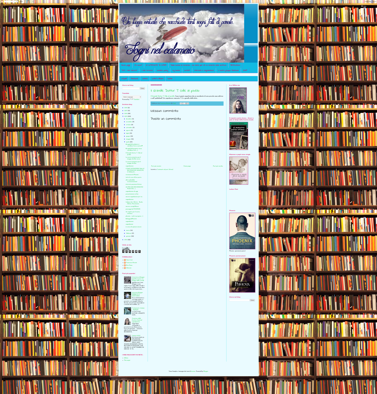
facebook (134, 78)
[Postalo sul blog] (182, 103)
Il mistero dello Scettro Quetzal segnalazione (137, 320)
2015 (126, 116)
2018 (126, 107)
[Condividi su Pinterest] (188, 103)
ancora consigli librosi (132, 206)
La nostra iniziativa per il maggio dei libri (133, 162)
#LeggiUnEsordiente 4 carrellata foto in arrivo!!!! (134, 145)
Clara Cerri (129, 260)
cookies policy (162, 70)
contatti (187, 70)
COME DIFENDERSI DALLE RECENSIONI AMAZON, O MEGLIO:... (135, 170)
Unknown (128, 268)
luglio (128, 133)
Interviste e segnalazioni (204, 70)
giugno (128, 136)
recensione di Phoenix (132, 174)
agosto (128, 130)
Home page (125, 65)
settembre (129, 127)
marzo (128, 230)
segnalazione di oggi (132, 191)
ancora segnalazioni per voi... (134, 196)
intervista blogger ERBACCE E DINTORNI (137, 294)
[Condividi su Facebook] (186, 103)
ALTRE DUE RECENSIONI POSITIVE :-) (134, 187)
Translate (136, 99)
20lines (145, 78)
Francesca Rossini (131, 262)
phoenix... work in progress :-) (134, 216)
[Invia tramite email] (181, 103)
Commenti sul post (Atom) (165, 169)
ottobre (128, 125)
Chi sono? (138, 65)
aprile (128, 142)
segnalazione (129, 166)
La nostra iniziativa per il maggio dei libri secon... (133, 158)
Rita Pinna (129, 265)
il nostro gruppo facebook (228, 70)
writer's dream (157, 78)
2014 (126, 239)
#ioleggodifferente (131, 219)
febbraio (129, 233)
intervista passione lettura (133, 184)
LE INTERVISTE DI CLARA (156, 65)
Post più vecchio (218, 166)
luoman (193, 371)
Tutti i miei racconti (129, 70)
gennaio (128, 236)
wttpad (124, 78)
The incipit (127, 360)
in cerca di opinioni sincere (133, 227)
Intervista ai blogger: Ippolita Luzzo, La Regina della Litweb (138, 278)
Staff (245, 70)
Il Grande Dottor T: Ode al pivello (175, 90)
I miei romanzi (147, 70)
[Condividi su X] (184, 103)
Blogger (205, 371)
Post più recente (156, 166)
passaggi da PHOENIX (133, 209)
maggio (128, 139)
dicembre (129, 119)
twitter (170, 78)
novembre (129, 122)
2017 (126, 110)
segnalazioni (129, 224)
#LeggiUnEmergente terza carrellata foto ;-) (134, 149)
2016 (126, 113)
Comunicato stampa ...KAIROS (138, 308)
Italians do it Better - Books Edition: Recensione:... (134, 203)
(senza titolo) (136, 335)
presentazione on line (132, 194)
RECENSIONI (235, 65)
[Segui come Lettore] (364, 7)
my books (176, 70)
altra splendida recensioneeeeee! (131, 180)
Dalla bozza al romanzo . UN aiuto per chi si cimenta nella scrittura (198, 65)
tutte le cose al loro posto (133, 177)
